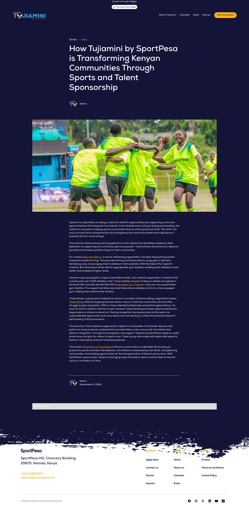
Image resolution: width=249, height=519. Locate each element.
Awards (150, 483)
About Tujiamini (167, 15)
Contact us (152, 467)
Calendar (185, 15)
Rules (196, 15)
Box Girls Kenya (92, 257)
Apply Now (152, 459)
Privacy (206, 459)
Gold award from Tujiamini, (130, 285)
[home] (30, 15)
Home (177, 459)
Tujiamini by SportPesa (98, 347)
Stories (206, 15)
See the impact (225, 15)
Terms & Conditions (213, 467)
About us (179, 467)
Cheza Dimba (76, 302)
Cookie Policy (209, 475)
